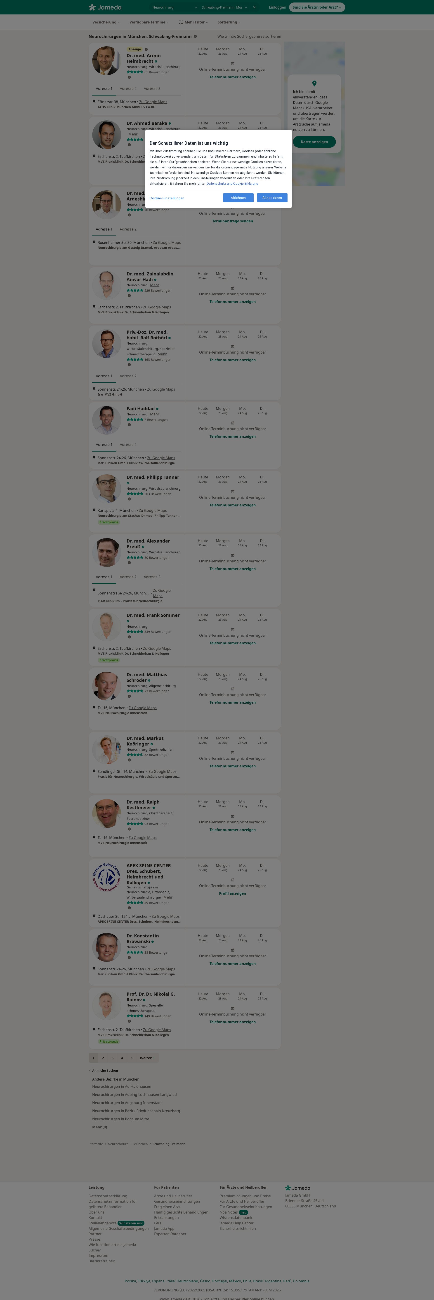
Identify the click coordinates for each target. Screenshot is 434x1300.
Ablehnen (238, 198)
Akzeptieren (272, 198)
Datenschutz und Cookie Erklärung (232, 184)
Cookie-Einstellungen (167, 198)
